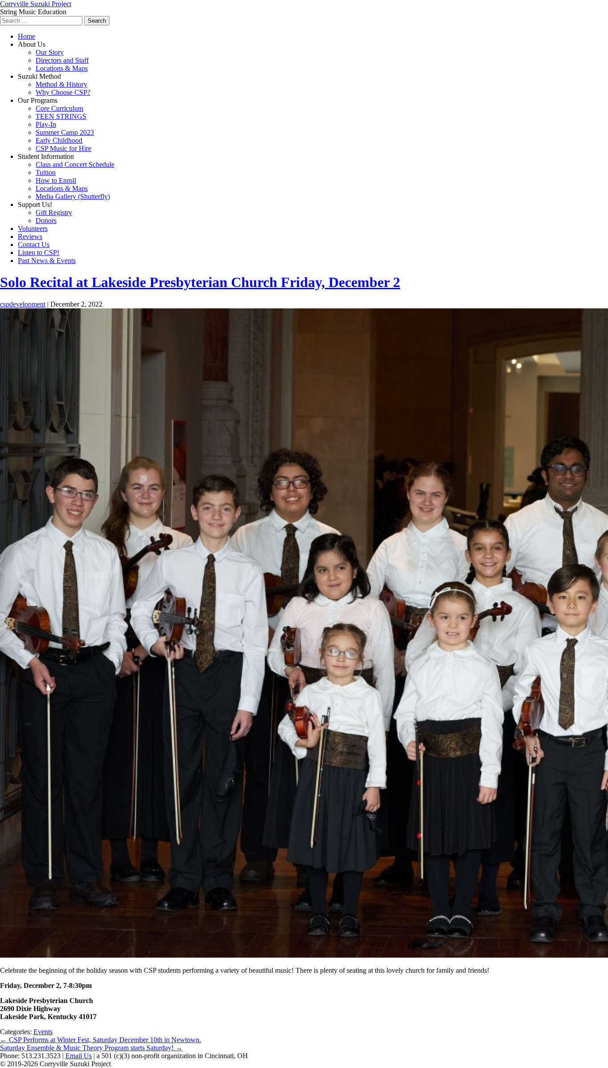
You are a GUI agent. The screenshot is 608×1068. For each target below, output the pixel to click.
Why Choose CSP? (63, 92)
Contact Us (33, 244)
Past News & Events (47, 260)
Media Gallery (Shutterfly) (73, 196)
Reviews (30, 236)
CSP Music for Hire (63, 148)
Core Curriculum (59, 108)
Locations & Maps (62, 68)
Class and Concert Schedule (75, 164)
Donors (46, 220)
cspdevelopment (22, 304)
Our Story (50, 52)
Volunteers (33, 228)
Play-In (46, 124)
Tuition (46, 172)
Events (43, 1032)
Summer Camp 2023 (65, 132)
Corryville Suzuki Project (35, 4)
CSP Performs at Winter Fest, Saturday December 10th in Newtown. (100, 1040)
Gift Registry (54, 212)
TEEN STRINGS (61, 116)
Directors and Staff (62, 60)
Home (26, 36)
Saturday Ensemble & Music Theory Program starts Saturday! (91, 1048)
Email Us (78, 1056)
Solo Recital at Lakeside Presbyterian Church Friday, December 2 (200, 282)
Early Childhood (59, 140)
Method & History (61, 84)
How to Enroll (56, 180)
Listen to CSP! (38, 252)
